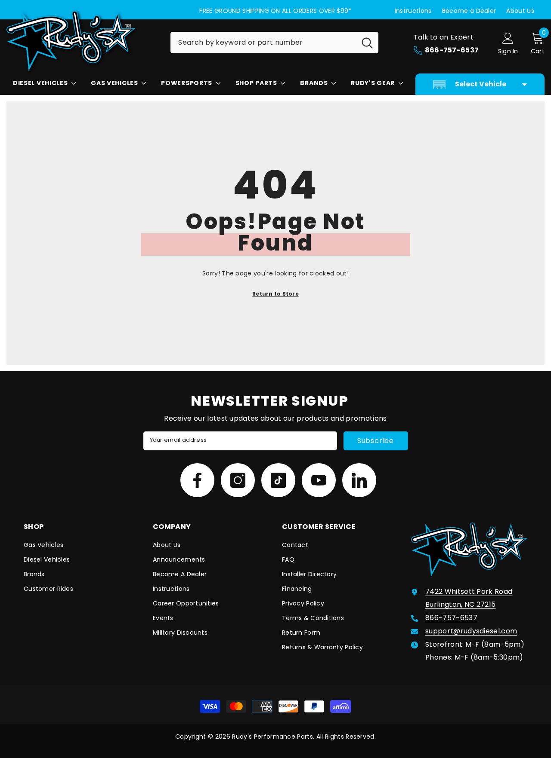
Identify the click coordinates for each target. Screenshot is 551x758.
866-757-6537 (451, 618)
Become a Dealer (469, 10)
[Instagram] (238, 480)
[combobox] (263, 42)
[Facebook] (197, 480)
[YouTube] (319, 480)
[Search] (274, 42)
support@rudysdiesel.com (471, 631)
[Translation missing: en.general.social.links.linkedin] (359, 480)
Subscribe (375, 441)
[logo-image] (81, 41)
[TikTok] (278, 480)
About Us (520, 10)
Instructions (413, 10)
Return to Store (275, 293)
